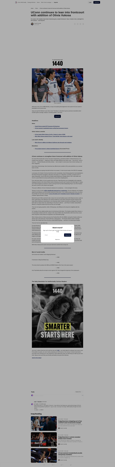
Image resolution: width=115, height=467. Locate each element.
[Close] (72, 226)
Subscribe (67, 235)
